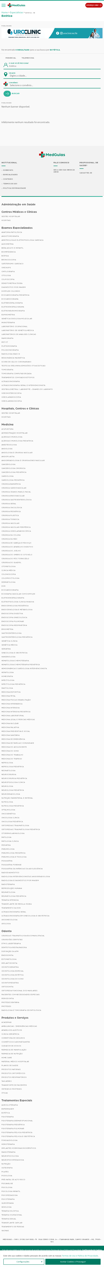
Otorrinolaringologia (13, 833)
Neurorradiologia (10, 794)
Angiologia (6, 448)
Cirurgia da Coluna (11, 535)
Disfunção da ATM (10, 951)
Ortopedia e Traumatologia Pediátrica (20, 829)
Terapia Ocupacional (11, 1215)
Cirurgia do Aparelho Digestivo (17, 547)
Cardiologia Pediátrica (13, 480)
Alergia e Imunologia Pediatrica (17, 441)
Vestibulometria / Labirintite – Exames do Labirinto (27, 389)
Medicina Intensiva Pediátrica (15, 711)
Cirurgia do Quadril (11, 562)
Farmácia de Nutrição (12, 1054)
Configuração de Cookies (92, 1250)
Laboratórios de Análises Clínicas (18, 334)
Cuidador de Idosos (11, 1046)
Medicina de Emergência (13, 739)
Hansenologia (8, 657)
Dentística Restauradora (14, 947)
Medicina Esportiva (11, 692)
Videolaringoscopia (11, 401)
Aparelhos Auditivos (11, 1030)
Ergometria (7, 629)
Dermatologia (8, 582)
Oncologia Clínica (10, 817)
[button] (3, 5)
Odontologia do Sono (12, 979)
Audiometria (7, 244)
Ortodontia (7, 987)
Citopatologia (8, 566)
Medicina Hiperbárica (11, 704)
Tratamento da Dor (11, 908)
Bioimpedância (8, 252)
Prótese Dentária (10, 1002)
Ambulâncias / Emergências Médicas (19, 1026)
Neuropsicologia (10, 1156)
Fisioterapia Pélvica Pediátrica (16, 1132)
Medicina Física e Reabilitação (16, 700)
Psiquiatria (7, 861)
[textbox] (20, 75)
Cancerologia (8, 464)
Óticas (4, 1093)
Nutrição (6, 1164)
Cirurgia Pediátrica (11, 511)
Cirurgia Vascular (10, 523)
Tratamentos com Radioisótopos (18, 377)
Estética (5, 1113)
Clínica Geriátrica (10, 1034)
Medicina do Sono (10, 751)
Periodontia (7, 998)
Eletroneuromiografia (13, 311)
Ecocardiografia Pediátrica (15, 295)
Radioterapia (8, 884)
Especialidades (10, 174)
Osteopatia (7, 1168)
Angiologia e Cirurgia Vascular (17, 452)
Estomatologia (9, 959)
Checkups (6, 267)
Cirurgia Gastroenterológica (16, 500)
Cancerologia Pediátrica (13, 472)
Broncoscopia (8, 260)
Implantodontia (9, 963)
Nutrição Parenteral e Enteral (17, 798)
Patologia (6, 837)
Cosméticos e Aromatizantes (15, 1042)
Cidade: (12, 73)
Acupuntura (7, 429)
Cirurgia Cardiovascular (13, 488)
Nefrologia (7, 763)
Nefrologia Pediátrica (12, 766)
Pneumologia (8, 849)
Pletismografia (9, 346)
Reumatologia (8, 892)
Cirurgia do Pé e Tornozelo (15, 558)
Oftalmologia (8, 810)
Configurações (23, 1261)
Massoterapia (8, 1152)
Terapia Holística (10, 1211)
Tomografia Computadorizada (16, 373)
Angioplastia (7, 456)
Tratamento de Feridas (12, 1226)
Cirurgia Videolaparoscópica (16, 531)
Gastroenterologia (11, 633)
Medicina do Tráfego (11, 759)
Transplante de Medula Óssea (16, 904)
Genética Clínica (9, 641)
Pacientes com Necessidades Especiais (20, 994)
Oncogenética (8, 814)
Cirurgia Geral (8, 503)
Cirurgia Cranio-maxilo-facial (16, 492)
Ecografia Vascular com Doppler (18, 594)
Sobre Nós (8, 170)
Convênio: (13, 83)
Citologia (6, 275)
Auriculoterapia (9, 1105)
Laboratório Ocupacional (14, 326)
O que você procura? (19, 63)
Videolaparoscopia (11, 397)
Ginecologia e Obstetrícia (14, 653)
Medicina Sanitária (10, 735)
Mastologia (7, 688)
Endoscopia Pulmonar (12, 621)
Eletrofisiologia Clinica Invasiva (17, 602)
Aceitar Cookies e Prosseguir (73, 1261)
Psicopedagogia (9, 1195)
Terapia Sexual (8, 1219)
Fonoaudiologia (9, 1140)
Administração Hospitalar (14, 433)
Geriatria (6, 649)
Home (4, 12)
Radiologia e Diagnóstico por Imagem (20, 880)
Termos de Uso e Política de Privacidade (80, 1255)
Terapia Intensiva (10, 900)
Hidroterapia (8, 1144)
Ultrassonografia (10, 381)
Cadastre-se (85, 173)
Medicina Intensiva (10, 708)
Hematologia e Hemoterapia (15, 660)
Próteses (6, 1006)
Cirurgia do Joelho (11, 551)
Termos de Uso (10, 183)
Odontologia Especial (12, 971)
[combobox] (20, 75)
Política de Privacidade (14, 188)
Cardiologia (7, 476)
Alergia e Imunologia (11, 437)
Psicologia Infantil (10, 1191)
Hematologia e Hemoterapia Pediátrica (20, 664)
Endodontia (7, 955)
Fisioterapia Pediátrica (13, 1124)
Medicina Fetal (8, 696)
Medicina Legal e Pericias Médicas (18, 719)
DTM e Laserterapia (11, 943)
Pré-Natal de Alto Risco (13, 1179)
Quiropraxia (7, 1203)
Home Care (6, 1057)
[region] (52, 1258)
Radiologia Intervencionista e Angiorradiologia (25, 876)
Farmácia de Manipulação (14, 1050)
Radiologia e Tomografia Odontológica (21, 1010)
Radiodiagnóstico (10, 872)
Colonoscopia (8, 574)
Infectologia (7, 680)
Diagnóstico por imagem (13, 287)
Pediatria (6, 845)
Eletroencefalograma (12, 307)
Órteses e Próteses (11, 1089)
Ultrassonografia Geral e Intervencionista (23, 385)
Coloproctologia (10, 578)
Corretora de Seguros (13, 1038)
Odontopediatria (10, 983)
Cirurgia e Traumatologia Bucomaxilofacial (23, 935)
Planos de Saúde (9, 1065)
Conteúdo (8, 179)
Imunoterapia (8, 322)
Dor (3, 586)
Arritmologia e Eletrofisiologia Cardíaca (22, 240)
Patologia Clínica (10, 841)
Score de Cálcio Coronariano (16, 362)
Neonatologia (8, 770)
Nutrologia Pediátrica (12, 806)
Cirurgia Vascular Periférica (16, 527)
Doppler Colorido (10, 291)
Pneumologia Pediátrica (13, 853)
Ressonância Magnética (13, 358)
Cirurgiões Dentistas (12, 939)
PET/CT (4, 342)
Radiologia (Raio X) (10, 354)
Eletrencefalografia (12, 303)
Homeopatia (7, 676)
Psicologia (6, 1187)
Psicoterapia (8, 1199)
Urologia (6, 923)
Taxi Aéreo (6, 1081)
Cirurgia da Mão (9, 539)
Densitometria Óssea (11, 283)
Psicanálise (7, 1183)
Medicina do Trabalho (12, 755)
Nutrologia (7, 802)
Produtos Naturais (11, 1069)
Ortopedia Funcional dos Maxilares (19, 990)
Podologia (6, 1175)
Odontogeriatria (10, 967)
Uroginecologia (9, 920)
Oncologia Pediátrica (12, 821)
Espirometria (8, 314)
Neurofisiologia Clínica (13, 782)
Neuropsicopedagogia (12, 1160)
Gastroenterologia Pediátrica (16, 637)
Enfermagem (7, 1109)
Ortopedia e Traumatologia (15, 825)
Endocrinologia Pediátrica (15, 605)
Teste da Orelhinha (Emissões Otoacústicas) (23, 366)
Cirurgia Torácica (10, 519)
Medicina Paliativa (10, 727)
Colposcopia (8, 279)
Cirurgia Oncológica (11, 507)
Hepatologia (7, 672)
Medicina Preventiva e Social (15, 731)
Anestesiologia (9, 445)
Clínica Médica (8, 570)
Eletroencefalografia (12, 598)
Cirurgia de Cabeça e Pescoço (16, 543)
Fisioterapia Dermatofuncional (17, 1121)
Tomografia (7, 369)
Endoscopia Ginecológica (14, 617)
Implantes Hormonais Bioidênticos (18, 1148)
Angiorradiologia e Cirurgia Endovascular (23, 460)
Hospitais (6, 220)
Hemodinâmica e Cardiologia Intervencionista (24, 668)
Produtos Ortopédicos (13, 1073)
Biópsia (5, 256)
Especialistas (16, 12)
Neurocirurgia (8, 774)
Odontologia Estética (12, 975)
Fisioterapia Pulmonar (12, 1128)
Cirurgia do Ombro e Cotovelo (16, 554)
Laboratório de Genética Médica (17, 330)
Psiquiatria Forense (11, 865)
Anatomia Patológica (11, 232)
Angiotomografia (10, 236)
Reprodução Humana (11, 888)
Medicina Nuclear (10, 723)
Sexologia (6, 1207)
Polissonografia (10, 350)
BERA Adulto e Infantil (12, 248)
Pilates (5, 1172)
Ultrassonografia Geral (13, 912)
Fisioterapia (7, 1117)
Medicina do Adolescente (14, 747)
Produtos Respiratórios (14, 1077)
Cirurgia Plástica (10, 515)
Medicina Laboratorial (12, 715)
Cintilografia (8, 271)
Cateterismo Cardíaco (12, 263)
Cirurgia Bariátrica (11, 484)
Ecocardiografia (10, 590)
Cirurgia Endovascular (13, 496)
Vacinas (5, 1230)
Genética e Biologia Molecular (16, 318)
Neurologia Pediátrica (12, 790)
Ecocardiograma (9, 299)
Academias (6, 1022)
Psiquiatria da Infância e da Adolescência (22, 868)
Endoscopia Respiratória (14, 625)
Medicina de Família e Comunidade (17, 743)
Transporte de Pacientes (14, 1085)
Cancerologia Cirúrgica (13, 468)
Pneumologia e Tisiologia (14, 857)
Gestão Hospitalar (10, 216)
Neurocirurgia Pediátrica (14, 778)
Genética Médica (9, 645)
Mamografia (7, 338)
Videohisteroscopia (11, 393)
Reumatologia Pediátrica (13, 896)
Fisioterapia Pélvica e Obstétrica (18, 1136)
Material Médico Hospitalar (15, 1061)
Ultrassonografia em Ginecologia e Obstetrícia (25, 916)
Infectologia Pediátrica (13, 684)
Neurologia (7, 786)
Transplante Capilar (11, 1223)
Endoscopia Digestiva (12, 613)
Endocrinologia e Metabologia (16, 609)
